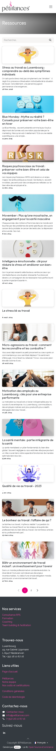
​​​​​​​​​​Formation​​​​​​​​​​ (7, 618)
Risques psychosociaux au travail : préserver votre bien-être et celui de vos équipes (25, 169)
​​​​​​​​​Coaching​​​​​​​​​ (7, 621)
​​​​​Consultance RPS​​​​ (11, 615)
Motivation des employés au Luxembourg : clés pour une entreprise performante (26, 394)
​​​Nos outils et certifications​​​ (16, 685)
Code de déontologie (13, 697)
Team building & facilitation (16, 625)
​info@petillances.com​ (17, 715)
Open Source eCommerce (41, 747)
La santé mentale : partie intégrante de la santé (27, 441)
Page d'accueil (10, 671)
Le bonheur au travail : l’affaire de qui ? (26, 520)
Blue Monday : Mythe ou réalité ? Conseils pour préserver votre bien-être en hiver (28, 120)
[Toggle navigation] (51, 6)
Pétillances (8, 678)
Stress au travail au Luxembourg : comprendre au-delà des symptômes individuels (26, 71)
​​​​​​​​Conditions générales (13, 691)
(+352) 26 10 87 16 (15, 718)
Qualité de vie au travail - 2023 (21, 486)
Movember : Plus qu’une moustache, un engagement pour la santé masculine (27, 217)
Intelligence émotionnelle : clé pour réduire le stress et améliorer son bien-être (27, 265)
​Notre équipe (9, 682)
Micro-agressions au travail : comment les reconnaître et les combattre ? (27, 346)
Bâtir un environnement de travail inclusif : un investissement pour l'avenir (27, 564)
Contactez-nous (15, 712)
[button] (28, 738)
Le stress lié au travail (16, 310)
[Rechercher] (50, 40)
